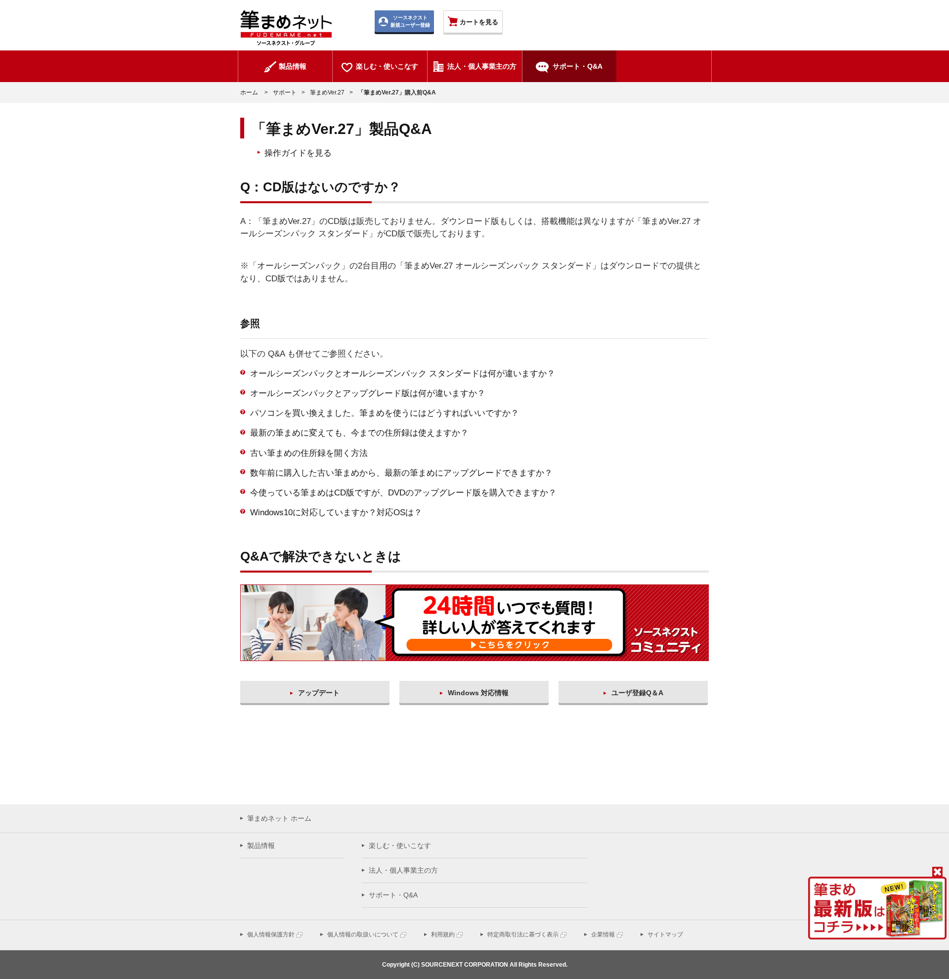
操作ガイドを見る (298, 153)
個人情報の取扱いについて (362, 934)
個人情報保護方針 (271, 934)
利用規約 (443, 934)
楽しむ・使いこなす (400, 845)
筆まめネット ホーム (279, 818)
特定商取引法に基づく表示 (523, 934)
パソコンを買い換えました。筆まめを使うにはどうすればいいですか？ (384, 413)
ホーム (249, 92)
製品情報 (261, 845)
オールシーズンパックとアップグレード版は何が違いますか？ (367, 393)
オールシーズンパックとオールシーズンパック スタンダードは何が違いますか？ (402, 373)
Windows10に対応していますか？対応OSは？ (336, 512)
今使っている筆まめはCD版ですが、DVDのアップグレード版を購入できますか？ (403, 492)
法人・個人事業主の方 (403, 870)
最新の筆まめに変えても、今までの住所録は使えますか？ (359, 433)
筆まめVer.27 (327, 92)
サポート (285, 92)
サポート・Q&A (393, 895)
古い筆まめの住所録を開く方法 (309, 453)
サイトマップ (665, 934)
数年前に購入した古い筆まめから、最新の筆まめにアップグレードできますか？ (401, 473)
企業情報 (603, 934)
